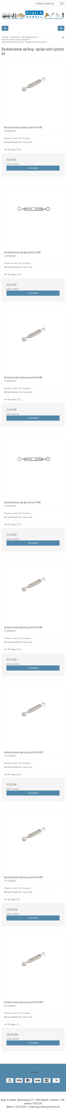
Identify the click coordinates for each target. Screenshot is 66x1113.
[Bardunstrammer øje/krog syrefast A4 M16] (33, 967)
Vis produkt (33, 168)
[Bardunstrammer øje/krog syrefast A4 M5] (33, 92)
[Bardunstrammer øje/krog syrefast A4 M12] (33, 842)
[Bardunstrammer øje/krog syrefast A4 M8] (33, 592)
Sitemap (34, 1072)
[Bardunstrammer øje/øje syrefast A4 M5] (33, 217)
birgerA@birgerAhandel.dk (47, 1107)
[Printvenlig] (63, 37)
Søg (61, 3)
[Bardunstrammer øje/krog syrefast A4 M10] (33, 717)
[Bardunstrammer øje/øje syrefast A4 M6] (33, 467)
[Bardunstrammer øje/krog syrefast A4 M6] (33, 342)
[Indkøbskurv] (61, 28)
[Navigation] (5, 28)
